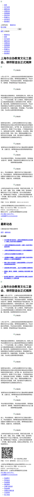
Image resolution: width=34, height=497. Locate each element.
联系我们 (7, 21)
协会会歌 (7, 488)
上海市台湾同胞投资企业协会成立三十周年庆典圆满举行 (18, 250)
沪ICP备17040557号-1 (7, 214)
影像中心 (7, 17)
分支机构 (7, 492)
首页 (5, 5)
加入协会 (3, 27)
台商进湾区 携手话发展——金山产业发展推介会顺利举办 (18, 267)
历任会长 (7, 480)
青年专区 (7, 15)
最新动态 (7, 9)
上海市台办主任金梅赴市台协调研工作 (13, 254)
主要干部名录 (8, 486)
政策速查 (7, 13)
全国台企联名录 (9, 490)
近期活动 (7, 11)
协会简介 (7, 478)
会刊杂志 (7, 19)
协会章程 (7, 482)
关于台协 (7, 7)
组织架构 (7, 484)
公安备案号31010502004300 (9, 216)
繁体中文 (13, 25)
